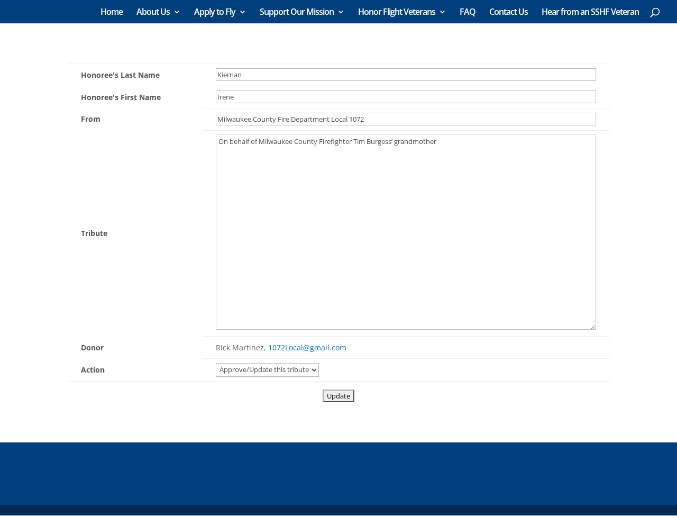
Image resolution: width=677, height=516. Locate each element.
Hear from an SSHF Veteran (590, 12)
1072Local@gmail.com (307, 347)
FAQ (467, 12)
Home (111, 12)
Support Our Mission (297, 12)
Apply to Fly (214, 12)
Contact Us (508, 12)
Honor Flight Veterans (396, 12)
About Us (153, 12)
